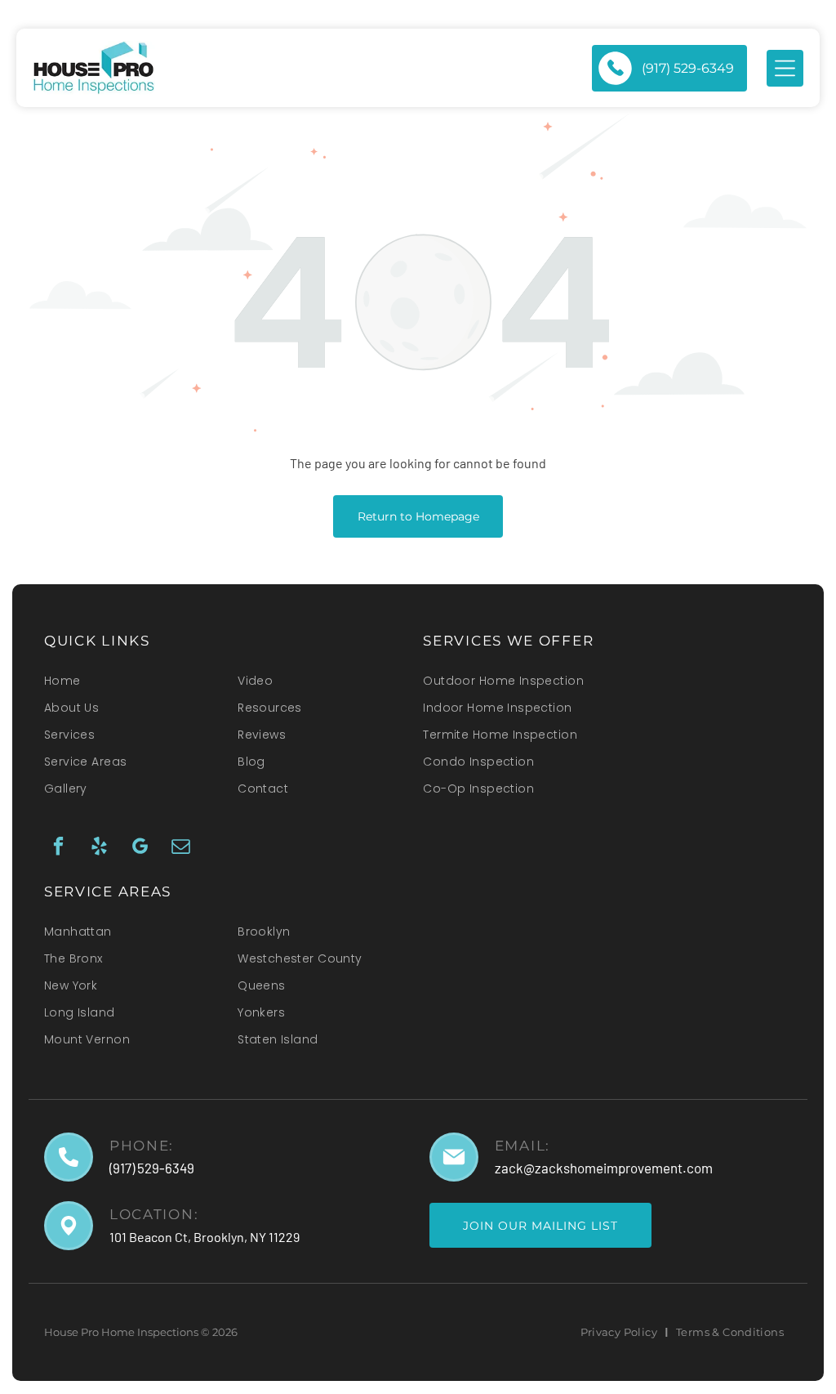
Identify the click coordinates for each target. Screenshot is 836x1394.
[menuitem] (131, 685)
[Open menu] (785, 68)
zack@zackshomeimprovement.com (604, 1167)
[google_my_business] (140, 848)
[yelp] (99, 848)
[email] (181, 848)
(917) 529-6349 (151, 1167)
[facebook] (58, 848)
